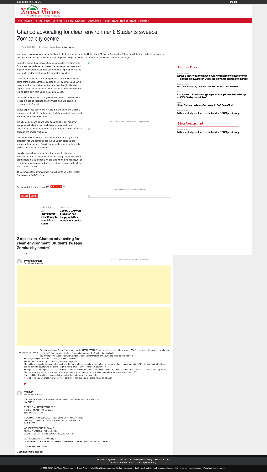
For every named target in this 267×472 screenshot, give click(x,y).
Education (80, 20)
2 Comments (68, 47)
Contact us (143, 20)
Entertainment (94, 20)
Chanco (24, 196)
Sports (47, 20)
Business (57, 20)
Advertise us (158, 459)
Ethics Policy (150, 462)
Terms (168, 459)
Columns (68, 20)
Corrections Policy (136, 462)
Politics (38, 20)
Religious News (128, 20)
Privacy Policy (146, 459)
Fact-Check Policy (119, 462)
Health (106, 20)
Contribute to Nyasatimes (107, 459)
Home (19, 20)
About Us (123, 459)
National (28, 20)
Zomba (34, 196)
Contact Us (134, 459)
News (115, 20)
